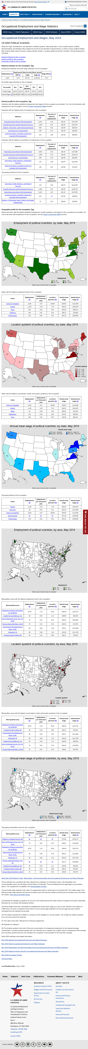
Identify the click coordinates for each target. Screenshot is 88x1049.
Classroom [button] (67, 14)
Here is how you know (40, 2)
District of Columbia (12, 304)
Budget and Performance (43, 989)
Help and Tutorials (62, 1014)
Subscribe (84, 5)
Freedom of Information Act (65, 990)
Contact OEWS (15, 1036)
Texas (12, 310)
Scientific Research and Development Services (18, 125)
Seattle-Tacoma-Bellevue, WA (12, 616)
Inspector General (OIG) (43, 986)
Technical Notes (7, 959)
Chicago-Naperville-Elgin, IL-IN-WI (12, 624)
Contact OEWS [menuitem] (79, 32)
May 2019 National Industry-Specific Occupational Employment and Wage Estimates (30, 951)
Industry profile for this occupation (13, 59)
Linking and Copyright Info (65, 1005)
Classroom (70, 976)
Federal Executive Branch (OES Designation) (18, 122)
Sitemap (59, 986)
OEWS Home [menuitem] (8, 32)
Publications (39, 976)
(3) (19, 75)
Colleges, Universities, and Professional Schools (18, 128)
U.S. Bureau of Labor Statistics (22, 7)
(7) (51, 196)
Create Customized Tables (37, 106)
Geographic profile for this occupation (14, 61)
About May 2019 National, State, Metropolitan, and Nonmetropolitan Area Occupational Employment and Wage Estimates (43, 878)
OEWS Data (37, 32)
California (13, 313)
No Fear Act (38, 999)
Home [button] (4, 14)
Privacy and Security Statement (63, 996)
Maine (12, 411)
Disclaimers (60, 1001)
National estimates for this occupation (14, 57)
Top (32, 66)
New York (13, 510)
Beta (80, 976)
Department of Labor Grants (42, 994)
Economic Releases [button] (52, 14)
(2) (39, 75)
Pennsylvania (12, 316)
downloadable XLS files (38, 886)
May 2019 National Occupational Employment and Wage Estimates (24, 940)
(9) (56, 300)
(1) (12, 74)
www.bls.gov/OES (16, 1032)
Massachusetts (12, 516)
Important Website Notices (63, 1009)
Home (5, 976)
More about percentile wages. (20, 895)
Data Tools (25, 976)
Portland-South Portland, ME (13, 635)
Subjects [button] (13, 14)
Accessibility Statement (64, 1018)
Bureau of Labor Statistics (10, 20)
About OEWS (66, 32)
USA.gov (37, 1002)
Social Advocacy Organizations (18, 131)
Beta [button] (76, 14)
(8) (29, 516)
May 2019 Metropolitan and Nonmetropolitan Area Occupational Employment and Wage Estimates (35, 947)
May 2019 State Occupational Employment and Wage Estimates (23, 944)
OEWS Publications (22, 32)
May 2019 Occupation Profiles (12, 955)
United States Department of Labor (77, 2)
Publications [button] (37, 14)
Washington (12, 414)
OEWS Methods (51, 32)
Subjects (14, 976)
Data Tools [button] (24, 14)
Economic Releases (55, 976)
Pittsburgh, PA (12, 632)
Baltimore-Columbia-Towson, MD (12, 839)
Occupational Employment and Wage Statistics (35, 20)
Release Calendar (75, 5)
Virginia (12, 307)
